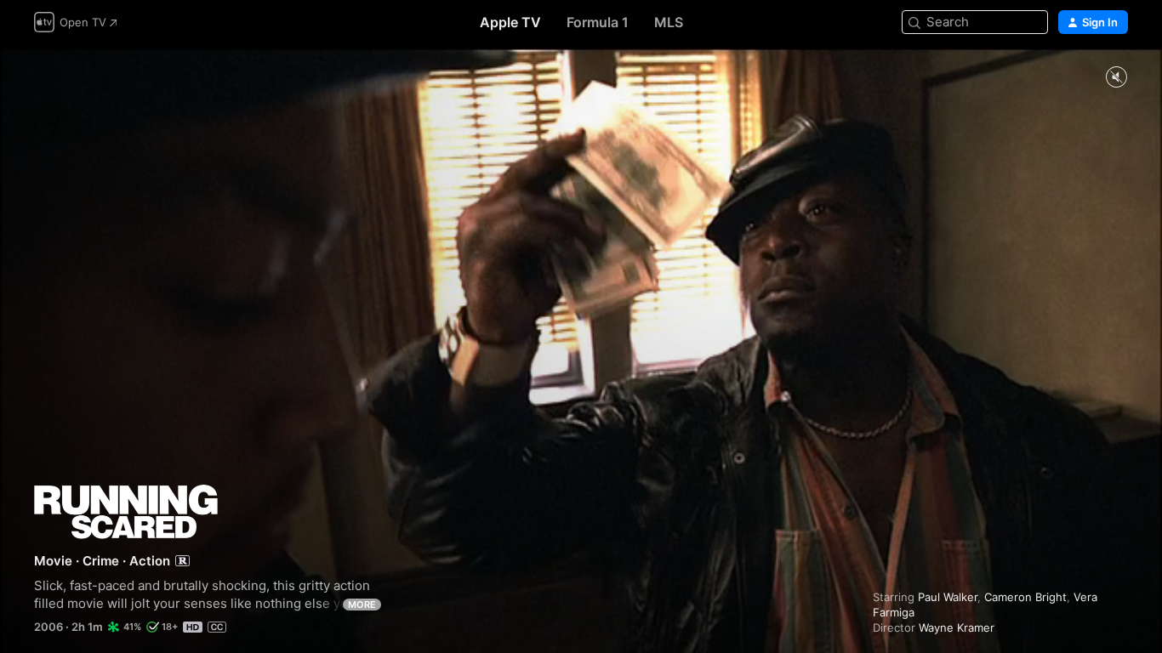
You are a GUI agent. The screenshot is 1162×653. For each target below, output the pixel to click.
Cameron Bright (1025, 597)
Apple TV (510, 22)
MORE (362, 604)
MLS (668, 22)
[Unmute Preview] (1116, 78)
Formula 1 (598, 22)
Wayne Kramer (956, 627)
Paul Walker (947, 597)
